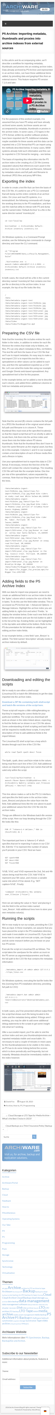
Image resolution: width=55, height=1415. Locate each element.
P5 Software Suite (38, 1318)
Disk (20, 1307)
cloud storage (38, 1297)
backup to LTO (18, 1295)
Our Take (6, 1224)
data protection (33, 1305)
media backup (40, 1315)
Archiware (7, 1291)
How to (16, 1105)
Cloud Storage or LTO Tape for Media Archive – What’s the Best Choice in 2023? (26, 1117)
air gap (4, 1288)
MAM (35, 1311)
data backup (13, 1301)
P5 (21, 1105)
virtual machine (15, 1324)
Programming (29, 1105)
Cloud (5, 1194)
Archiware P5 (17, 1292)
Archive (9, 1105)
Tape (39, 1320)
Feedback (6, 1200)
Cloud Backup (24, 1297)
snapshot (16, 1321)
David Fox (10, 1101)
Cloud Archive (9, 1297)
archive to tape (39, 1288)
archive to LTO (26, 1288)
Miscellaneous (8, 1212)
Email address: (9, 1379)
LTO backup (14, 1311)
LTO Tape (26, 1311)
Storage (5, 1255)
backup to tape (31, 1295)
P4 (3, 1230)
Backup (5, 1188)
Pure (4, 1249)
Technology (7, 1267)
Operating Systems (11, 1218)
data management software (14, 1304)
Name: (6, 1371)
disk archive (28, 1308)
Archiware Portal (10, 1182)
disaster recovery (9, 1308)
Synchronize (7, 1261)
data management (34, 1300)
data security (43, 1305)
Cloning (40, 1295)
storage (22, 1321)
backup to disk (7, 1295)
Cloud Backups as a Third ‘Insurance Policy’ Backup (27, 1127)
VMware (25, 1324)
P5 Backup (22, 1317)
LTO (42, 1307)
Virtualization (8, 1273)
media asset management (23, 1315)
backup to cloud (41, 1292)
